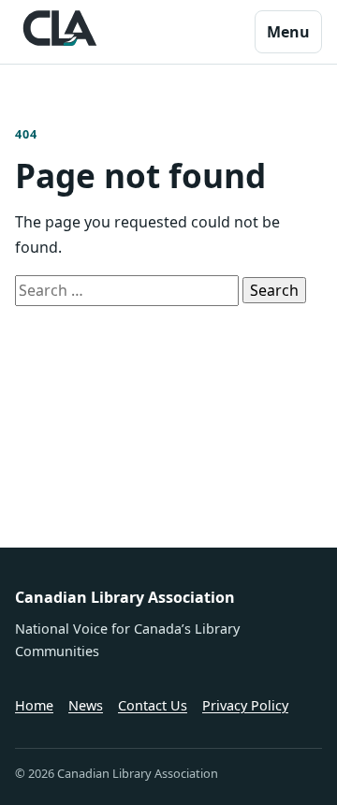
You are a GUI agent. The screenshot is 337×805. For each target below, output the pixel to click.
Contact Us (152, 705)
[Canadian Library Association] (60, 28)
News (85, 705)
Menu (288, 32)
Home (34, 705)
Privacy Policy (245, 705)
